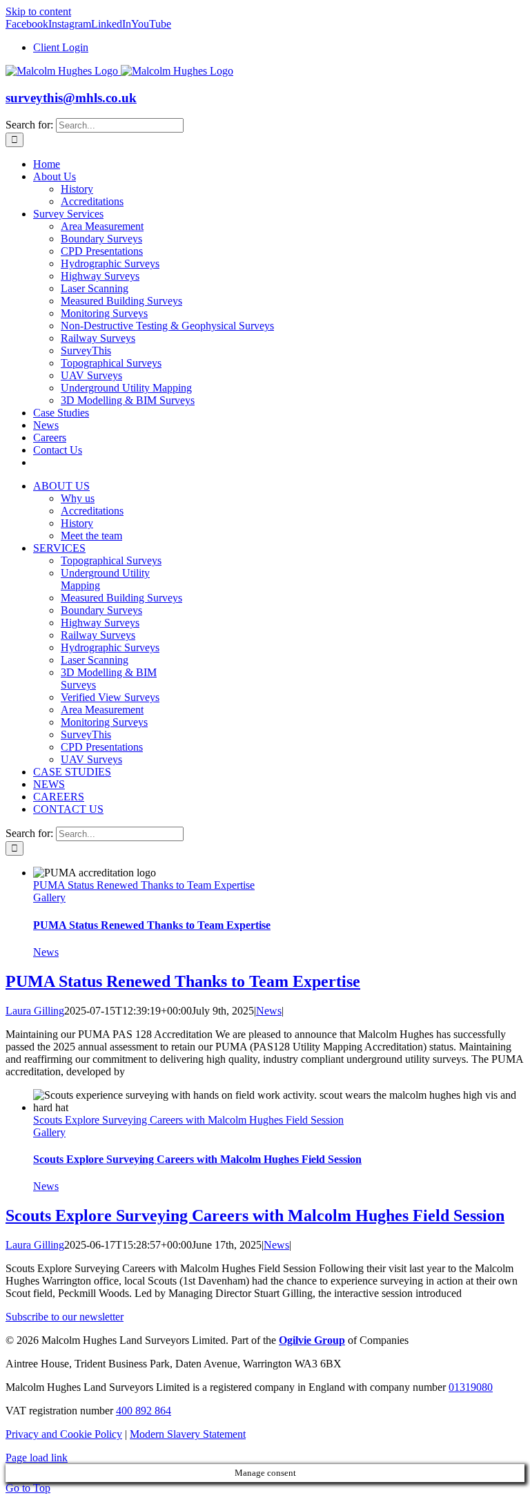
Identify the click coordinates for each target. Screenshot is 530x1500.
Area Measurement (102, 709)
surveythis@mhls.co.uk (71, 97)
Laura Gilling (35, 1011)
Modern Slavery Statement (188, 1434)
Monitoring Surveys (104, 722)
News (46, 952)
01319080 (471, 1387)
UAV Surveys (91, 759)
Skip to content (38, 11)
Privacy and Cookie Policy (64, 1434)
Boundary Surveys (101, 610)
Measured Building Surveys (121, 598)
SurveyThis (86, 734)
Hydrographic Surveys (110, 647)
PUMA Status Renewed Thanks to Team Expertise (144, 885)
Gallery (49, 897)
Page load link (37, 1457)
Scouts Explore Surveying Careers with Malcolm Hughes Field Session (188, 1120)
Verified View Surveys (110, 697)
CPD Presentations (102, 747)
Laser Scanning (94, 660)
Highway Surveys (100, 622)
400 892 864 (143, 1410)
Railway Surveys (98, 635)
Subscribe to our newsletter (65, 1317)
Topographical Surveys (111, 560)
